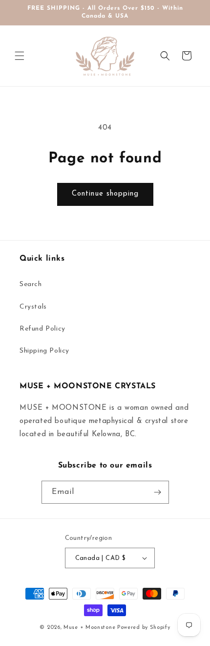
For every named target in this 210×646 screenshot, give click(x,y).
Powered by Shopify (143, 627)
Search (31, 284)
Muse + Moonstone (90, 627)
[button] (19, 56)
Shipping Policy (44, 351)
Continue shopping (105, 194)
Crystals (33, 307)
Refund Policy (42, 329)
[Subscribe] (157, 492)
